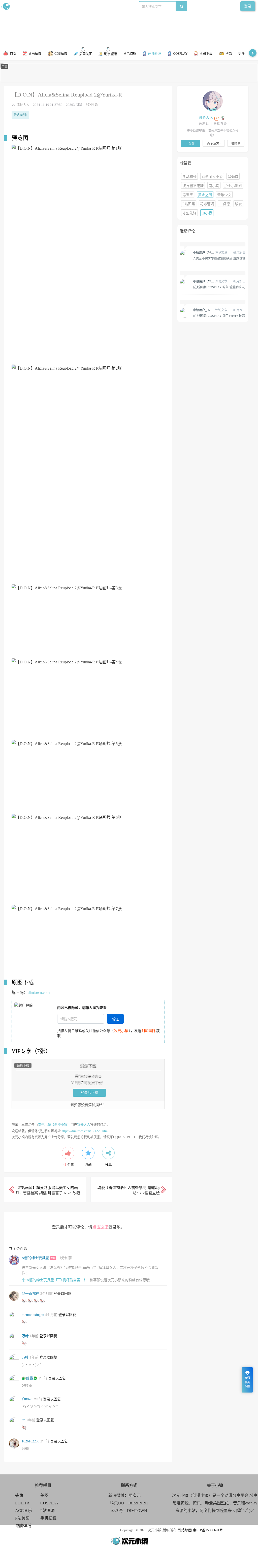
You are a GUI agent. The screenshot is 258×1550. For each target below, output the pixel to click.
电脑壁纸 (23, 1526)
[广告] (129, 81)
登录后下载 (89, 1092)
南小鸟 (214, 186)
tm (23, 1420)
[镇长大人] (213, 101)
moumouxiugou (33, 1315)
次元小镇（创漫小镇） (54, 1124)
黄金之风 (205, 195)
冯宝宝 (187, 195)
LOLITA (22, 1503)
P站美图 (22, 1518)
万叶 (25, 1336)
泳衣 (238, 204)
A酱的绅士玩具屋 (35, 1258)
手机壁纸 (48, 1518)
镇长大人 (22, 105)
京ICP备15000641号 (208, 1530)
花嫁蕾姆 (207, 204)
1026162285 (30, 1441)
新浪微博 (52, 6)
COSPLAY (49, 1503)
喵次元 (134, 1495)
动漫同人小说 (212, 177)
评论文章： (211, 252)
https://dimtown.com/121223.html (85, 1131)
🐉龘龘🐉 (29, 1378)
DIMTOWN (137, 1510)
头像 (19, 1495)
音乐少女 (224, 195)
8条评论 (92, 105)
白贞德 (224, 204)
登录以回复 (62, 1294)
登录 (247, 6)
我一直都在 (30, 1294)
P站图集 (188, 204)
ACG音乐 (23, 1510)
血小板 (207, 213)
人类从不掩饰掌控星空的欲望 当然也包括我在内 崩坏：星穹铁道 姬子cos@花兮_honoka (219, 258)
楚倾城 (233, 177)
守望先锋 (189, 213)
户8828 (27, 1399)
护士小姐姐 (233, 186)
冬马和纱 (189, 177)
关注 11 (204, 123)
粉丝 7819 (220, 123)
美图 (44, 1495)
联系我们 (87, 6)
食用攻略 (70, 6)
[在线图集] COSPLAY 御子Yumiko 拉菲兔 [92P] (219, 315)
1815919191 (138, 1503)
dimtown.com (39, 992)
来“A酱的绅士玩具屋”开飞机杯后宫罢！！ (54, 1280)
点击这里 (100, 1227)
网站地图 (185, 1530)
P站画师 (20, 115)
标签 (101, 6)
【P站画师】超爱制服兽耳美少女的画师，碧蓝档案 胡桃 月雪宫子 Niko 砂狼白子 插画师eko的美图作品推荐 (47, 1193)
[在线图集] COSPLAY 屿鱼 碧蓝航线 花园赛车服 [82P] (219, 286)
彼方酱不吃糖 (193, 186)
